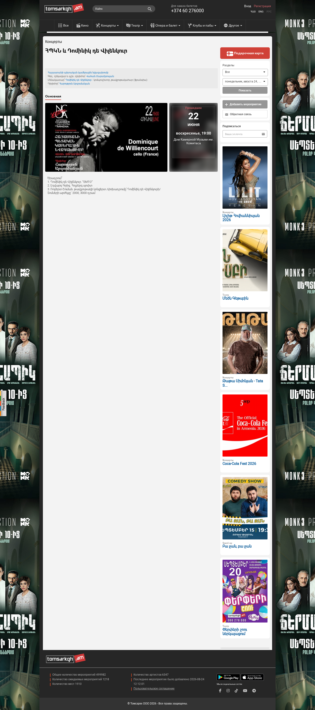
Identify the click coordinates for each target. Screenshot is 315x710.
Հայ (253, 11)
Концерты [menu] (108, 25)
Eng (261, 11)
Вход (247, 6)
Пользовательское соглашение (154, 688)
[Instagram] (228, 691)
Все (66, 25)
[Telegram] (254, 691)
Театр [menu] (136, 25)
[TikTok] (236, 691)
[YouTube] (245, 691)
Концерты (53, 42)
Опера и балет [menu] (166, 25)
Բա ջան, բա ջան (237, 546)
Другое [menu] (234, 25)
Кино (85, 25)
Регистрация (262, 6)
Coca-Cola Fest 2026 (239, 463)
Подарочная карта (248, 53)
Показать (245, 90)
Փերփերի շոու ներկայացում (235, 631)
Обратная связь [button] (240, 114)
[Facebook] (220, 691)
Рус (269, 11)
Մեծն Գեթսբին (235, 298)
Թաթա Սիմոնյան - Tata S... (243, 383)
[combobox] (245, 72)
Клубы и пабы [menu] (203, 25)
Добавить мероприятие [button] (245, 104)
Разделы (228, 65)
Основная (53, 96)
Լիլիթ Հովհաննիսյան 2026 (241, 218)
